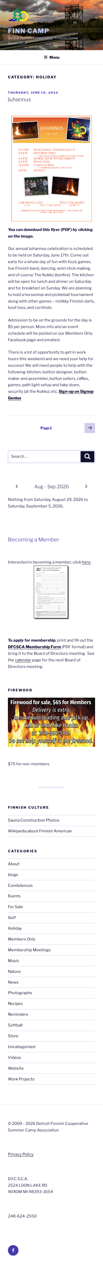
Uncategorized (21, 1046)
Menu (54, 57)
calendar (23, 660)
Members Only (21, 939)
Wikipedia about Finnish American (40, 831)
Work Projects (21, 1079)
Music (13, 960)
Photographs (20, 992)
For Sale (15, 906)
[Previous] (16, 486)
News (13, 982)
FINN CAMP (28, 31)
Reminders (18, 1014)
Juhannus (19, 99)
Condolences (20, 885)
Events (14, 896)
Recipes (15, 1003)
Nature (14, 971)
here (86, 562)
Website (16, 1068)
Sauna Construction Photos (33, 820)
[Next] (86, 486)
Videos (14, 1057)
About (14, 864)
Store (13, 1036)
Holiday (15, 928)
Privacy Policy (21, 1154)
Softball (15, 1025)
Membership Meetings (29, 950)
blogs (13, 874)
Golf (12, 917)
